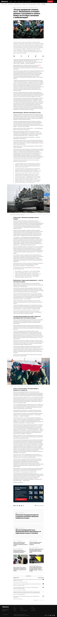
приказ (39, 65)
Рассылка (21, 608)
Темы (14, 607)
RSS (21, 607)
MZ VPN (32, 607)
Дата (25, 1)
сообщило (32, 174)
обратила (34, 267)
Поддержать (50, 1)
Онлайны (19, 1)
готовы (35, 479)
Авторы (15, 608)
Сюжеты (15, 1)
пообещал (37, 163)
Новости (11, 1)
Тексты (23, 1)
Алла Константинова (24, 7)
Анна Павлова (35, 7)
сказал (40, 170)
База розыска (33, 610)
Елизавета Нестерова (30, 7)
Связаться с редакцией (40, 505)
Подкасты (29, 1)
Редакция (15, 610)
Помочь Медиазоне (21, 499)
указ (34, 114)
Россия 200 (33, 608)
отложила (28, 140)
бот (30, 321)
